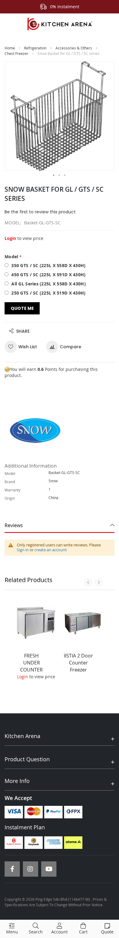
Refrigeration (35, 47)
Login (10, 238)
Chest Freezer (16, 53)
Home (10, 47)
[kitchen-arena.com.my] (59, 24)
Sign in (23, 549)
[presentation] (88, 582)
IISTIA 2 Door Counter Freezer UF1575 (78, 666)
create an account (50, 549)
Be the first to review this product (40, 212)
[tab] (59, 526)
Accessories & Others (74, 47)
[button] (54, 175)
